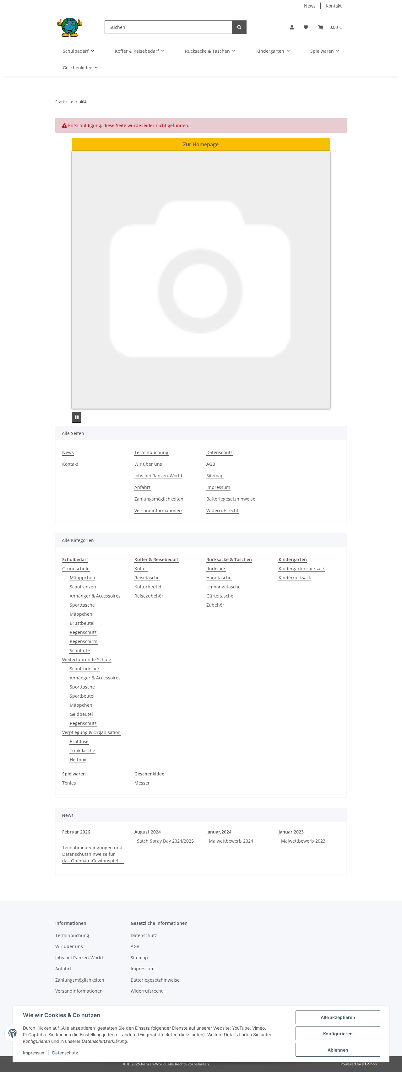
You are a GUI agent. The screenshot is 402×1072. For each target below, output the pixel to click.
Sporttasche (82, 605)
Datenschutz (65, 1052)
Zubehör (215, 605)
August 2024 (147, 832)
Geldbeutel (81, 714)
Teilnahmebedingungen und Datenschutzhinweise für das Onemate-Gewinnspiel (92, 854)
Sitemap (215, 476)
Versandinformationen (158, 510)
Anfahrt (142, 487)
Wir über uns (148, 464)
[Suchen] (239, 27)
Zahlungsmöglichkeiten (158, 499)
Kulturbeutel (147, 587)
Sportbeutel (82, 696)
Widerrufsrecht (222, 510)
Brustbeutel (82, 623)
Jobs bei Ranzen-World (158, 476)
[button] (292, 27)
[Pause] (76, 417)
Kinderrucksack (295, 578)
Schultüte (80, 650)
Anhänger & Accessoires (95, 596)
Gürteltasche (219, 596)
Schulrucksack (85, 669)
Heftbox (78, 760)
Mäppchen (81, 614)
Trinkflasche (82, 750)
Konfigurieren (338, 1033)
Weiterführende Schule (86, 659)
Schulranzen (83, 587)
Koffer (140, 568)
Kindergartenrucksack (302, 568)
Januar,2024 (218, 832)
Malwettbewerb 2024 (231, 841)
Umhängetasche (223, 587)
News (310, 6)
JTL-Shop (369, 1064)
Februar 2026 (76, 832)
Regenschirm (83, 641)
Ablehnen (338, 1050)
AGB (210, 464)
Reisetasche (147, 578)
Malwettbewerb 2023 (303, 841)
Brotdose (79, 741)
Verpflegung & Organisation (91, 732)
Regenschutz (83, 632)
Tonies (69, 783)
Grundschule (76, 568)
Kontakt (334, 6)
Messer (142, 783)
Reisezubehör (148, 596)
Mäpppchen (82, 578)
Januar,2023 (291, 832)
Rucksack (215, 568)
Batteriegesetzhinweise (230, 499)
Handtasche (218, 578)
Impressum (34, 1052)
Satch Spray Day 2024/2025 (165, 841)
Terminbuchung (151, 452)
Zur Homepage (201, 144)
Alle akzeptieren (338, 1017)
